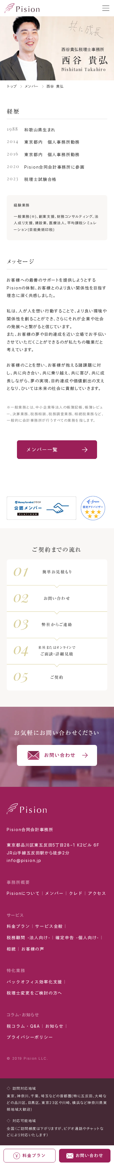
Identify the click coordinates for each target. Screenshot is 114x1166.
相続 (11, 948)
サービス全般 (49, 926)
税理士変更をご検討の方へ (34, 992)
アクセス (97, 893)
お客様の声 (32, 948)
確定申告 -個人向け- (77, 937)
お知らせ (54, 1026)
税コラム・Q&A (23, 1026)
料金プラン (18, 926)
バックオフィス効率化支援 (34, 981)
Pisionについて (23, 893)
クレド (76, 893)
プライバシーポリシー (30, 1037)
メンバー (32, 86)
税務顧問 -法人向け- (28, 937)
